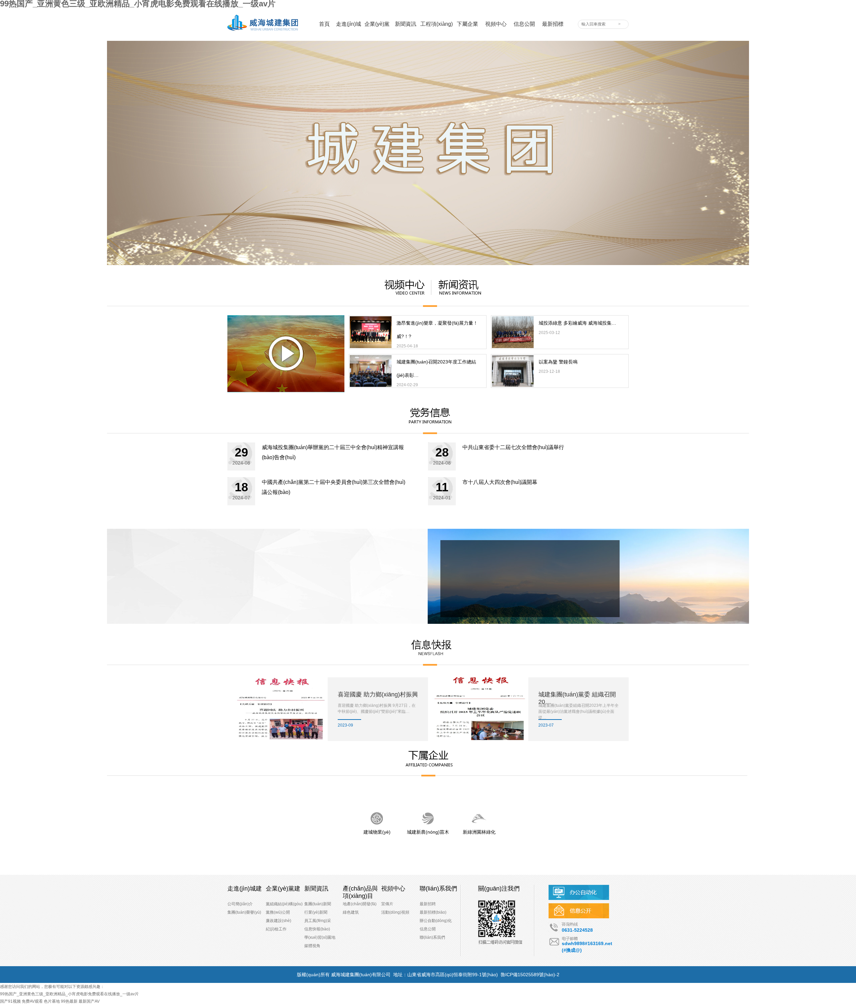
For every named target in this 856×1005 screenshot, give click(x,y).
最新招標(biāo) (433, 912)
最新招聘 (428, 904)
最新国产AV (89, 1001)
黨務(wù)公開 (278, 912)
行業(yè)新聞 (315, 912)
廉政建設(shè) (278, 920)
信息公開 (428, 929)
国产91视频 (10, 1001)
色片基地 (52, 1001)
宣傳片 (387, 904)
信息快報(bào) (317, 929)
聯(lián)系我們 (432, 937)
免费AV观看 (32, 1001)
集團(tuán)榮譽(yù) (244, 912)
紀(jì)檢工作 (276, 929)
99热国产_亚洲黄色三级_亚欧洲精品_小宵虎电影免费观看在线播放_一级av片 (69, 994)
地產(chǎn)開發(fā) (360, 904)
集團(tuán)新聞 (317, 904)
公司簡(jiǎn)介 (240, 904)
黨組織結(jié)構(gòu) (284, 904)
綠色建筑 (351, 912)
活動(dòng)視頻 (395, 912)
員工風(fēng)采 (317, 920)
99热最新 (69, 1001)
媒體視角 (312, 945)
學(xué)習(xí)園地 (319, 937)
